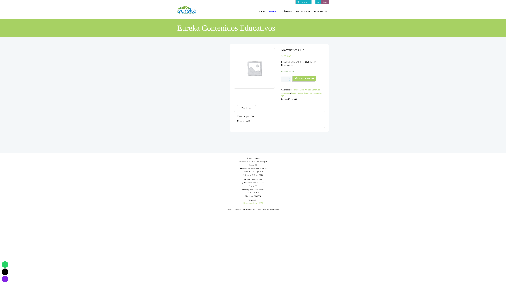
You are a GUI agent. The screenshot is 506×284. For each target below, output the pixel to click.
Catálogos (286, 11)
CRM (261, 203)
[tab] (246, 108)
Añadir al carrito (304, 79)
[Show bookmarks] (318, 2)
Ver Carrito (320, 11)
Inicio (262, 11)
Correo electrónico (250, 203)
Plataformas (303, 11)
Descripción (247, 108)
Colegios (294, 90)
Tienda (272, 11)
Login (325, 2)
